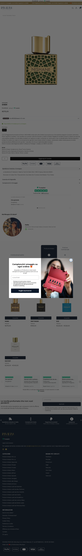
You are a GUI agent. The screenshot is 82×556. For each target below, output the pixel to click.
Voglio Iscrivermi (25, 291)
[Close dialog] (71, 260)
